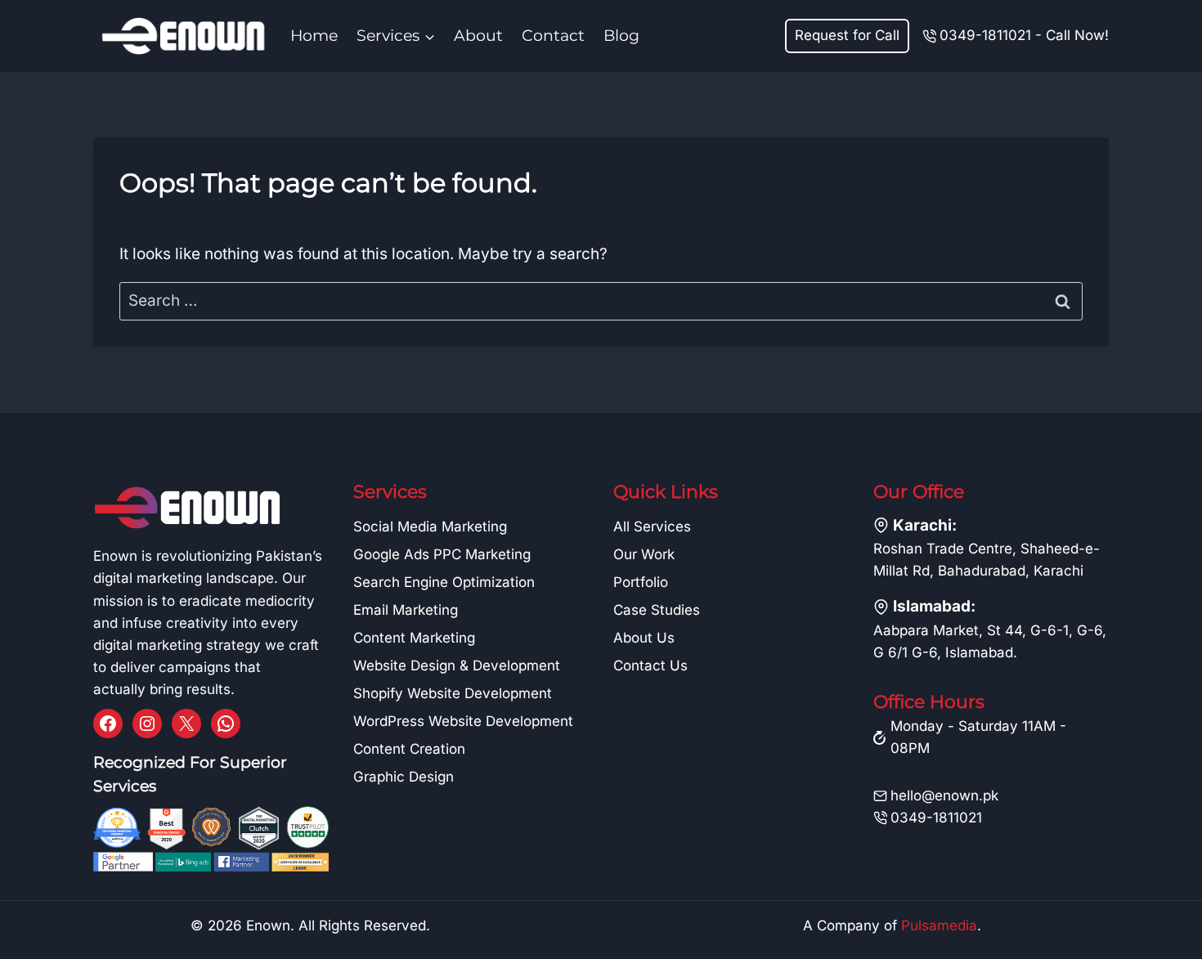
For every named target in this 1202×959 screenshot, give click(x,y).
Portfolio (640, 582)
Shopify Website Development (452, 693)
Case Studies (656, 610)
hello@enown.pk (944, 795)
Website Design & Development (456, 665)
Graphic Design (403, 777)
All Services (652, 526)
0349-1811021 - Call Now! (1024, 35)
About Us (644, 638)
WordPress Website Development (463, 721)
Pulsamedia (939, 925)
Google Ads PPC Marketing (442, 554)
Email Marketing (405, 610)
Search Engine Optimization (444, 582)
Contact (553, 35)
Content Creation (409, 749)
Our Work (644, 554)
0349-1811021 (936, 817)
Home (314, 35)
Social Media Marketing (430, 526)
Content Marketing (414, 638)
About (478, 35)
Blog (621, 35)
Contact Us (650, 665)
